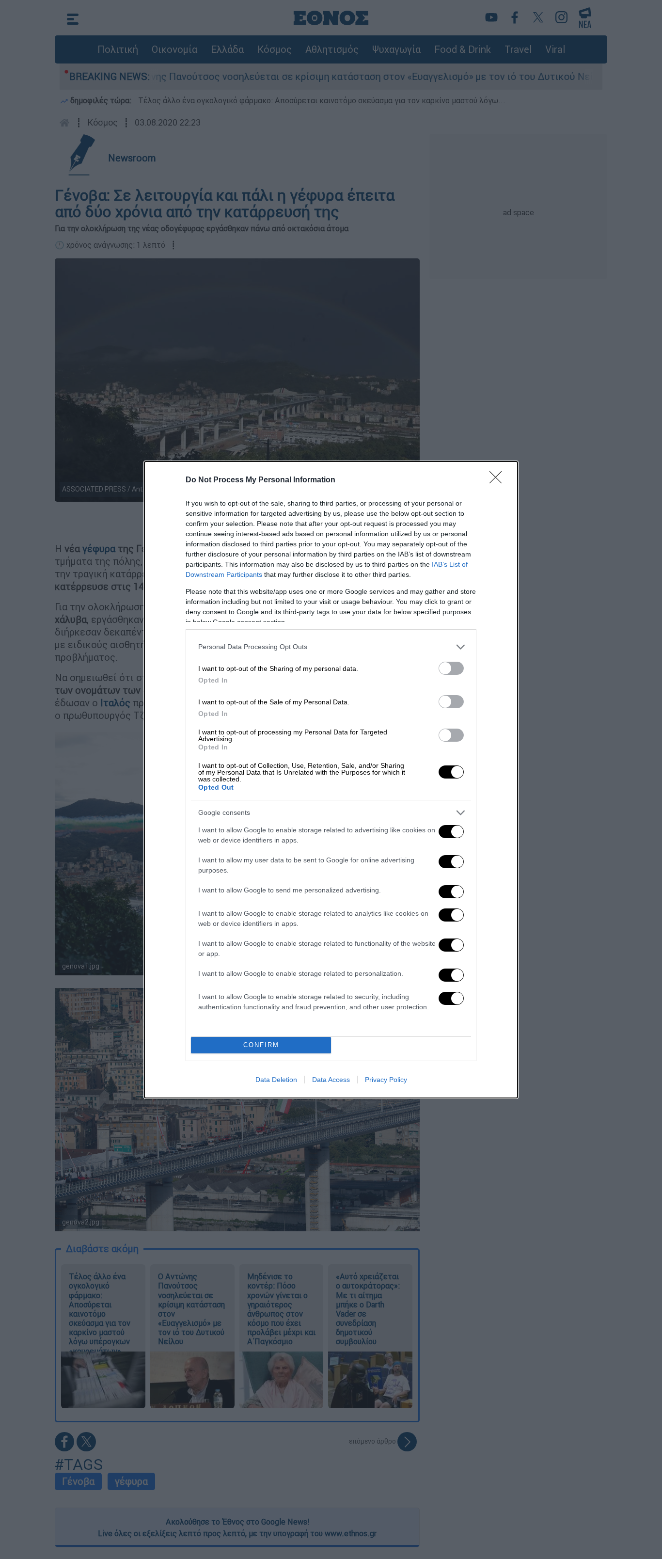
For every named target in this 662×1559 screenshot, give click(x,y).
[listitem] (331, 647)
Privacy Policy (386, 1079)
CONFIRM (261, 1045)
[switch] (451, 668)
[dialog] (331, 779)
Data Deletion (276, 1079)
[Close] (498, 480)
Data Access (331, 1079)
